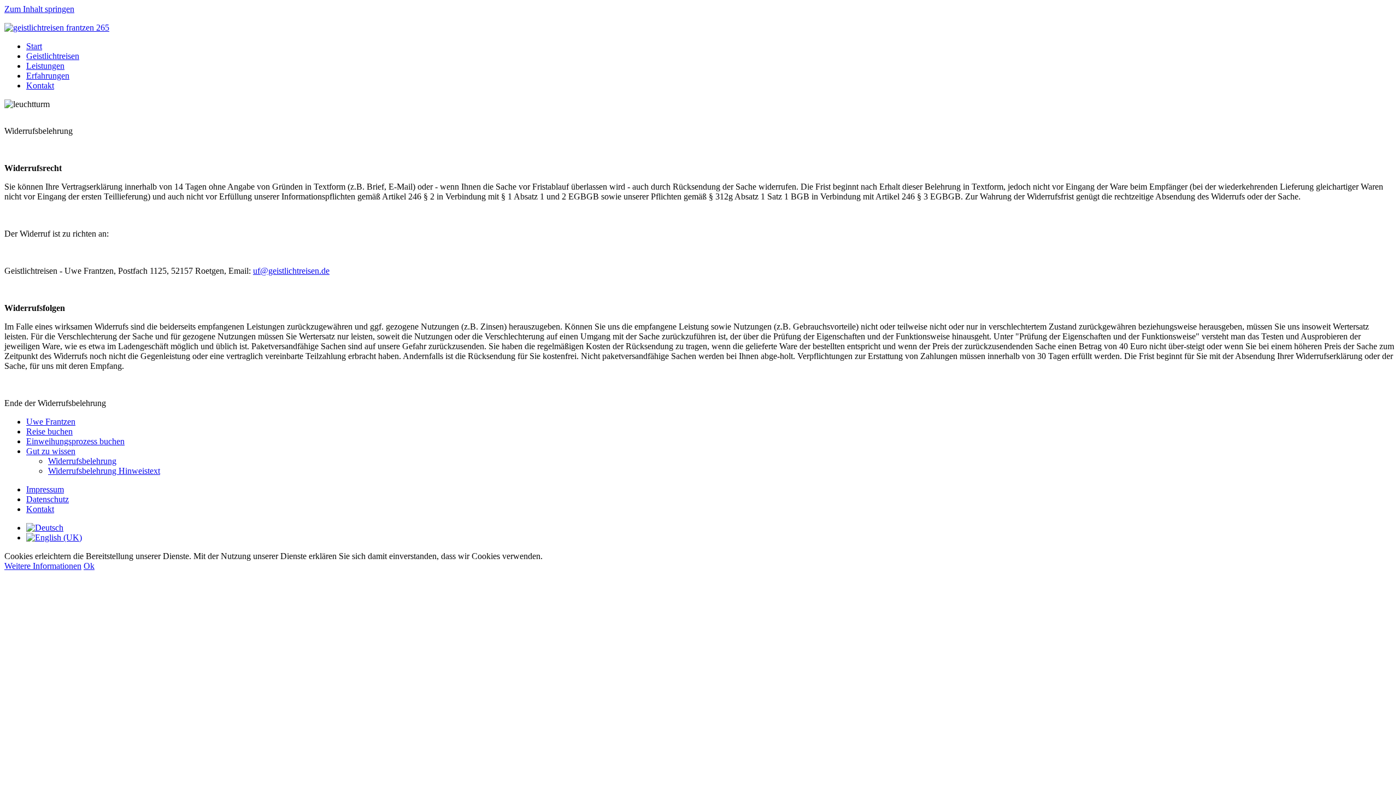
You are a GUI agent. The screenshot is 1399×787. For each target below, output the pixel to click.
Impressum (45, 489)
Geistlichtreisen (52, 56)
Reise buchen (49, 431)
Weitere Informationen (42, 566)
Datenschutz (47, 499)
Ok (89, 566)
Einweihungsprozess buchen (75, 441)
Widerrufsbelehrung (82, 461)
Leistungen (45, 66)
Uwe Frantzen (50, 421)
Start (34, 46)
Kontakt (40, 85)
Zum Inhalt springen (39, 9)
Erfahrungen (47, 75)
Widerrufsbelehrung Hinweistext (104, 470)
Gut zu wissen (50, 451)
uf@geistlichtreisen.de (291, 270)
